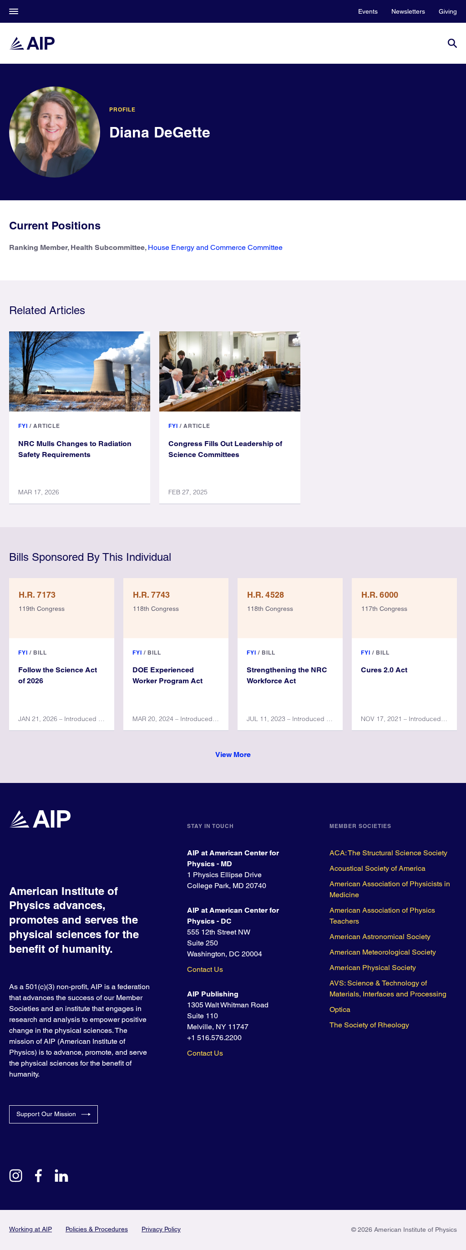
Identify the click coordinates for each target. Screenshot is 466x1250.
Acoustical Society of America (377, 868)
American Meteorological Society (382, 952)
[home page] (32, 43)
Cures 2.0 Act (384, 670)
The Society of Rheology (369, 1025)
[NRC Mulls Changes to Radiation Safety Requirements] (79, 371)
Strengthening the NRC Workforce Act (287, 675)
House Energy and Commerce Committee (215, 247)
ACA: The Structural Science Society (388, 853)
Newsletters (408, 11)
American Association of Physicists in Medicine (389, 889)
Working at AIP (30, 1229)
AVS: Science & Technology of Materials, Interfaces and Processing (387, 988)
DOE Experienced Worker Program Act (167, 675)
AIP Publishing (212, 994)
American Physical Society (372, 967)
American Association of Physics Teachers (382, 915)
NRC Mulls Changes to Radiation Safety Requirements (75, 449)
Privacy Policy (161, 1229)
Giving (448, 11)
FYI (23, 425)
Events (368, 11)
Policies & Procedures (97, 1229)
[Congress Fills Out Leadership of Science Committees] (229, 371)
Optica (339, 1009)
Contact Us (205, 969)
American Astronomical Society (380, 936)
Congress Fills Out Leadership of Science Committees (225, 449)
